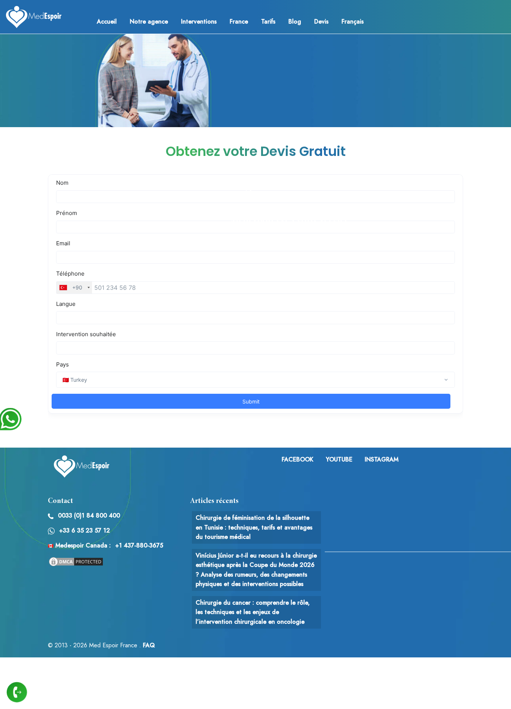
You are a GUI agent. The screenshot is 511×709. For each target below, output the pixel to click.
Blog (294, 21)
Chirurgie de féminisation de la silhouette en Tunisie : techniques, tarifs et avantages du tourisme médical (254, 527)
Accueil (107, 21)
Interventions (199, 21)
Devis (321, 21)
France (239, 21)
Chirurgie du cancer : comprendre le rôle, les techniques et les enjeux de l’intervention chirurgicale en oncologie (253, 612)
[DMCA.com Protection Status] (76, 561)
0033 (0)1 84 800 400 (89, 515)
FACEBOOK (297, 459)
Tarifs (268, 21)
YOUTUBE (339, 459)
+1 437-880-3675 (139, 545)
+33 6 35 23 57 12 (84, 530)
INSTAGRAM (381, 459)
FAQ (149, 645)
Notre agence (149, 21)
